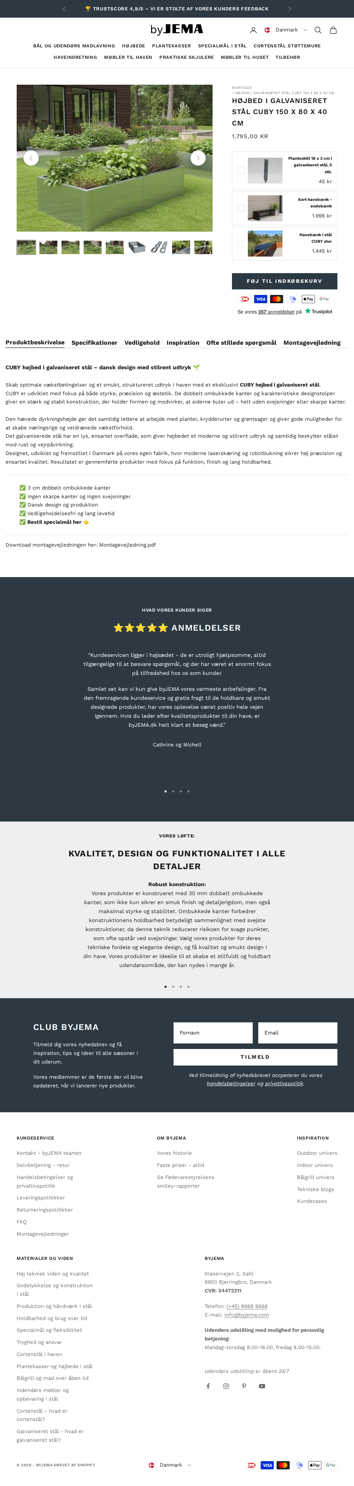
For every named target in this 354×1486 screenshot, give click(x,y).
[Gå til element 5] (114, 247)
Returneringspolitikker (45, 1210)
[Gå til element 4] (92, 247)
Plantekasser (171, 45)
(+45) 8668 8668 (247, 1306)
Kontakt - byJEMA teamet (49, 1153)
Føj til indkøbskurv (284, 281)
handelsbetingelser (231, 1083)
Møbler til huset (245, 57)
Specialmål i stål (222, 45)
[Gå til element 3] (70, 247)
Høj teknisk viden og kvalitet (53, 1274)
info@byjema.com (246, 1315)
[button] (285, 30)
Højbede (133, 45)
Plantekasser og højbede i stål (55, 1366)
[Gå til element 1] (26, 247)
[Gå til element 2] (48, 247)
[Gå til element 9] (203, 247)
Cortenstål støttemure (287, 45)
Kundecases (312, 1201)
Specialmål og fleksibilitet (49, 1330)
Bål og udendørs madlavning (74, 45)
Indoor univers (315, 1165)
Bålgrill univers (315, 1177)
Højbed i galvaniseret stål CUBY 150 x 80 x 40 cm (285, 93)
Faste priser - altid (180, 1165)
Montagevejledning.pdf (127, 545)
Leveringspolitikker (41, 1198)
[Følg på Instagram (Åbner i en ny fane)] (226, 1386)
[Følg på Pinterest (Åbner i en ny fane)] (244, 1386)
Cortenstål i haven (39, 1354)
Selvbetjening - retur (43, 1165)
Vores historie (174, 1153)
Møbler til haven (128, 57)
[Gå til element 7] (159, 247)
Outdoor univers (317, 1153)
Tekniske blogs (315, 1189)
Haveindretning (75, 57)
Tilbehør (288, 57)
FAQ (22, 1222)
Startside (242, 88)
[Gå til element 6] (137, 247)
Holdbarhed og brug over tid (52, 1318)
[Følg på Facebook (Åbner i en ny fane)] (208, 1386)
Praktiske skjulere (186, 57)
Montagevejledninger (43, 1234)
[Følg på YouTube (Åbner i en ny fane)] (262, 1386)
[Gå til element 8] (181, 247)
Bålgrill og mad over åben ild (52, 1378)
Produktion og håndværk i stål (54, 1306)
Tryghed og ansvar (39, 1342)
